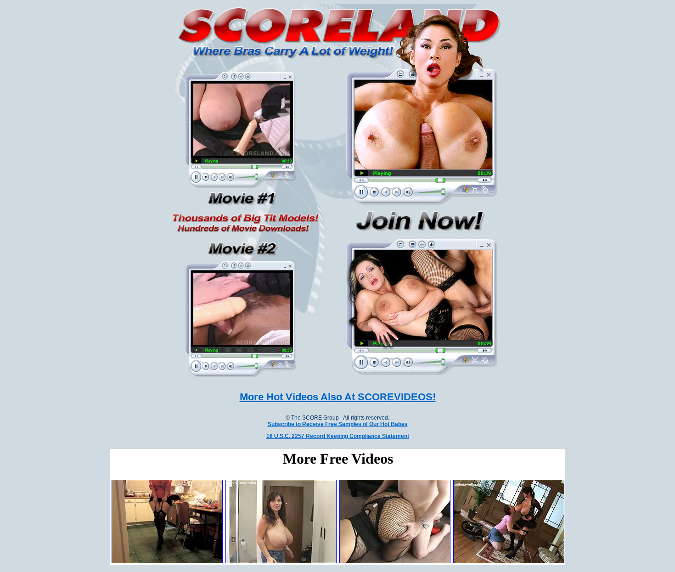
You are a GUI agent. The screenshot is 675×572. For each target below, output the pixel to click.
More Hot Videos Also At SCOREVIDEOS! (338, 397)
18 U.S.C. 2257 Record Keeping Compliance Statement (337, 436)
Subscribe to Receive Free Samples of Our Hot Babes (338, 424)
